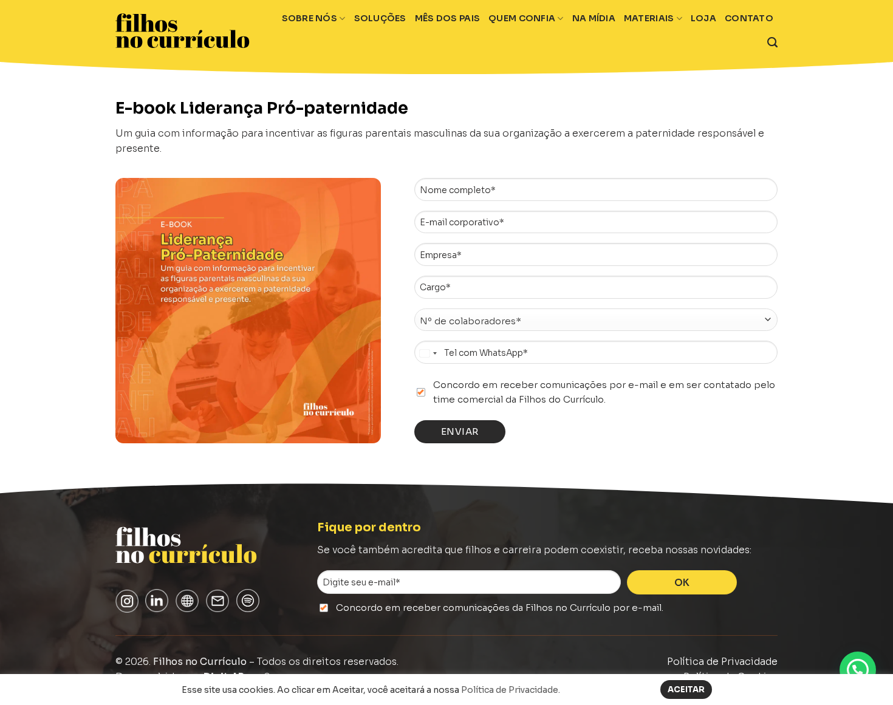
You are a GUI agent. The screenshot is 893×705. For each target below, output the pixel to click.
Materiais (649, 18)
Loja (703, 18)
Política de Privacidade (722, 662)
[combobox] (427, 353)
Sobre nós (310, 18)
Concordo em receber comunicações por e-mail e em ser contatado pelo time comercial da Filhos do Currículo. (604, 392)
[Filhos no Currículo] (182, 31)
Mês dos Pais (447, 18)
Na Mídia (593, 18)
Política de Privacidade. (510, 689)
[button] (858, 670)
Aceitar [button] (686, 689)
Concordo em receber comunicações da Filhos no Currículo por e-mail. (499, 607)
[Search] (772, 42)
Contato (749, 18)
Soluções (380, 18)
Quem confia (521, 18)
